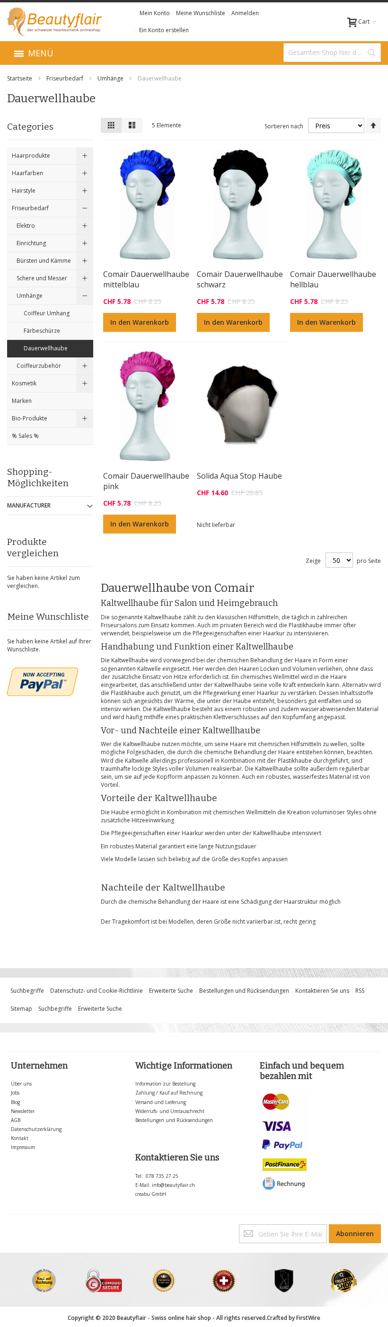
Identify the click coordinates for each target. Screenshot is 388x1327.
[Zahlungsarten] (285, 1094)
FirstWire (308, 1318)
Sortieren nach (284, 126)
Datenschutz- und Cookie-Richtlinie (96, 991)
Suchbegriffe (27, 991)
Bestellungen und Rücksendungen (244, 991)
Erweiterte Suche (171, 991)
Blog (15, 1102)
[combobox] (332, 52)
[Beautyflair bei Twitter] (9, 1228)
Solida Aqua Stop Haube (239, 476)
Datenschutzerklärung (36, 1129)
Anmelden (245, 13)
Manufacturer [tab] (29, 505)
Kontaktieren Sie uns (322, 991)
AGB (15, 1120)
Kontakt (19, 1138)
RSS (359, 991)
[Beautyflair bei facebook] (8, 1228)
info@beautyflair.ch (173, 1185)
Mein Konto (155, 13)
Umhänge (111, 78)
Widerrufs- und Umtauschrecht (169, 1111)
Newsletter (23, 1111)
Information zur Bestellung (165, 1083)
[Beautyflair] (54, 22)
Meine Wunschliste (200, 13)
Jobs (15, 1092)
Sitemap (21, 1009)
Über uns (21, 1083)
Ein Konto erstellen (164, 30)
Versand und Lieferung (160, 1102)
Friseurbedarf (65, 78)
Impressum (23, 1147)
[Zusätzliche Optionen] (42, 672)
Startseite (20, 78)
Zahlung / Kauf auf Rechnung (169, 1092)
